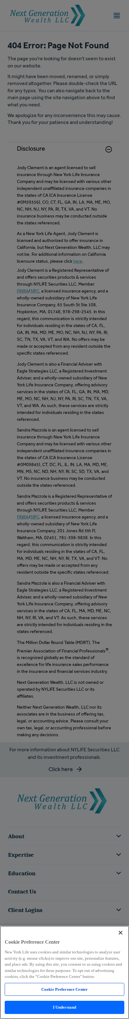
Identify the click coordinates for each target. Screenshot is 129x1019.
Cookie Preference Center (64, 989)
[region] (64, 972)
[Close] (120, 933)
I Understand (64, 1007)
